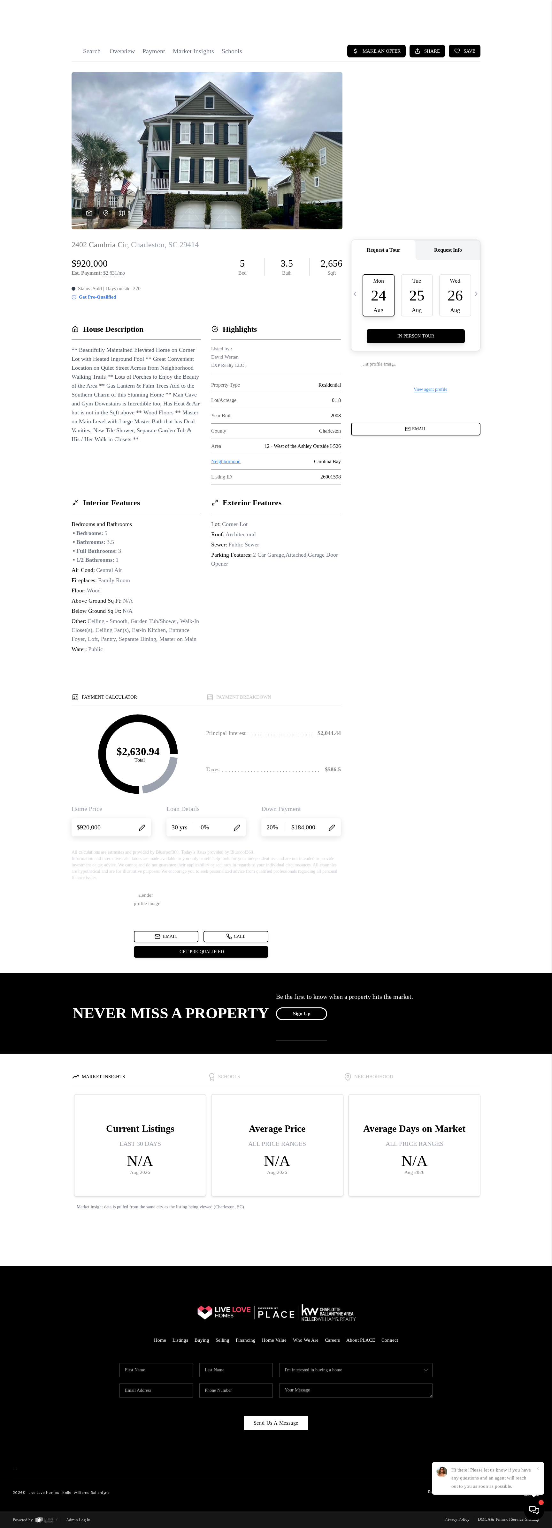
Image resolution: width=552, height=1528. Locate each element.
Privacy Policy (457, 1519)
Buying (202, 1340)
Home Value (274, 1340)
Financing (246, 1340)
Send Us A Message (276, 1423)
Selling (222, 1340)
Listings (180, 1340)
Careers (332, 1340)
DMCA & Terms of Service (501, 1519)
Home (160, 1340)
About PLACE (360, 1340)
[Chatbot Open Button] (534, 1510)
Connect (389, 1340)
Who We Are (305, 1340)
